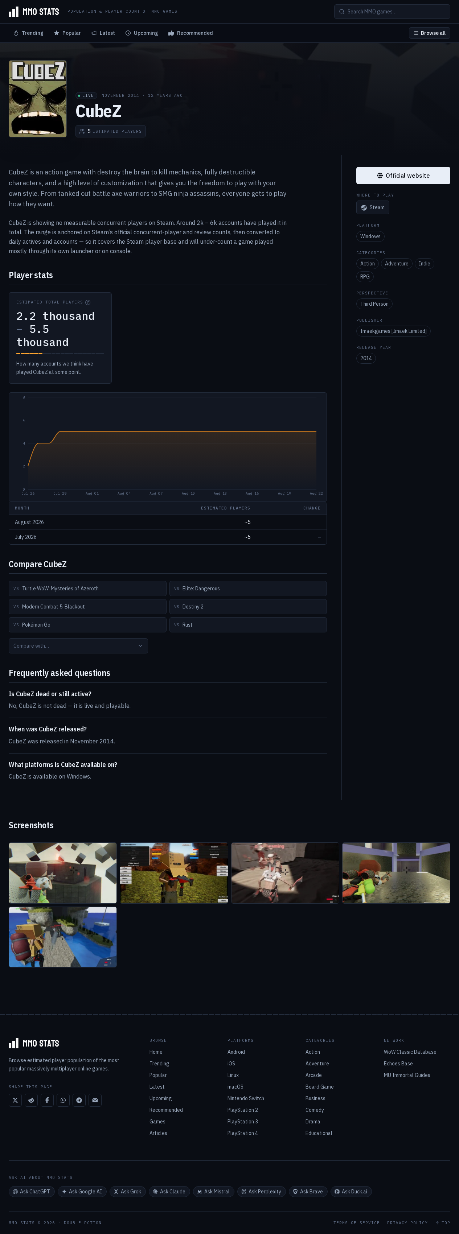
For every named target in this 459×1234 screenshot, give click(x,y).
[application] (168, 447)
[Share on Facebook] (47, 1100)
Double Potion (83, 1222)
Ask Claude (172, 1191)
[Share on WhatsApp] (63, 1100)
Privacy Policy (407, 1223)
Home (156, 1052)
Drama (313, 1121)
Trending (33, 33)
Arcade (314, 1075)
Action (367, 263)
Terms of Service (356, 1223)
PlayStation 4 (243, 1133)
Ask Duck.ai (354, 1191)
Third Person (374, 304)
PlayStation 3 (243, 1121)
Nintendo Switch (246, 1098)
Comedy (315, 1110)
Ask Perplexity (265, 1191)
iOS (231, 1063)
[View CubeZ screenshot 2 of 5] (174, 873)
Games (157, 1121)
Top (446, 1223)
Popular (71, 33)
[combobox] (78, 646)
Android (236, 1052)
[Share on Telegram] (79, 1100)
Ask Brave (311, 1191)
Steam (377, 208)
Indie (424, 263)
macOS (235, 1087)
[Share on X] (15, 1100)
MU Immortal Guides (407, 1075)
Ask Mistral (217, 1191)
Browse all (433, 33)
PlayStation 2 (243, 1110)
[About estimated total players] (87, 302)
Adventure (397, 263)
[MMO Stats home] (34, 12)
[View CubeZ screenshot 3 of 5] (285, 873)
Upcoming (146, 33)
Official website (408, 175)
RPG (365, 276)
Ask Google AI (85, 1191)
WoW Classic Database (410, 1052)
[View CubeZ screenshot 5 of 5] (63, 937)
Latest (107, 33)
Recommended (195, 33)
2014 (366, 358)
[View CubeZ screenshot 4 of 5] (396, 873)
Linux (233, 1075)
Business (315, 1098)
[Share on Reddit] (31, 1100)
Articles (158, 1133)
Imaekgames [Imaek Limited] (393, 331)
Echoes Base (398, 1063)
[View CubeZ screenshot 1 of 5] (63, 873)
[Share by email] (95, 1100)
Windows (370, 236)
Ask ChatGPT (35, 1191)
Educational (319, 1133)
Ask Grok (131, 1191)
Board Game (320, 1087)
